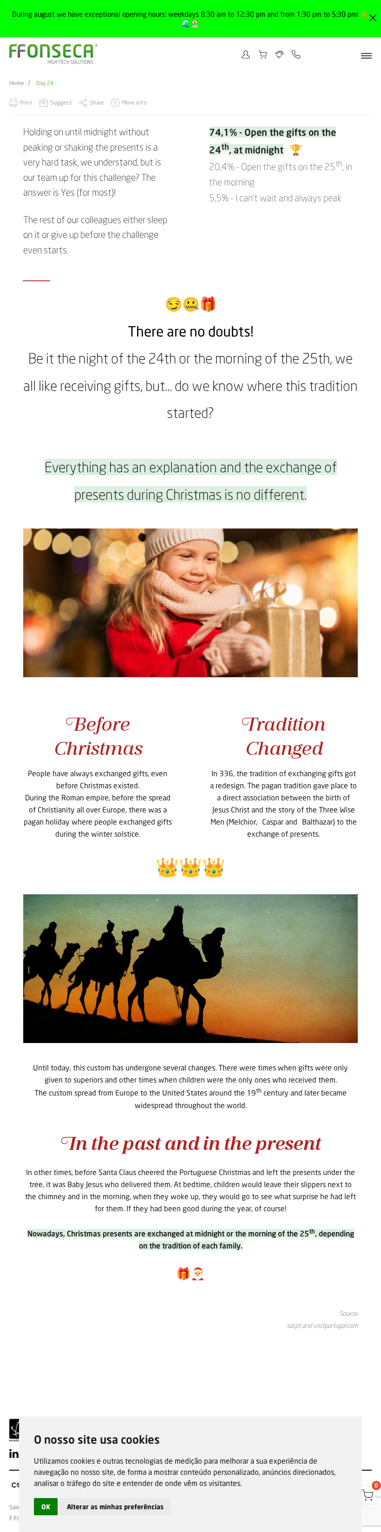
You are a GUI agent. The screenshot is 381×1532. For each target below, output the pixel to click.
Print (26, 102)
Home (16, 83)
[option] (190, 602)
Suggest (61, 102)
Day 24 (44, 83)
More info (134, 102)
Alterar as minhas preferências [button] (115, 1507)
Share (97, 102)
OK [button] (45, 1507)
